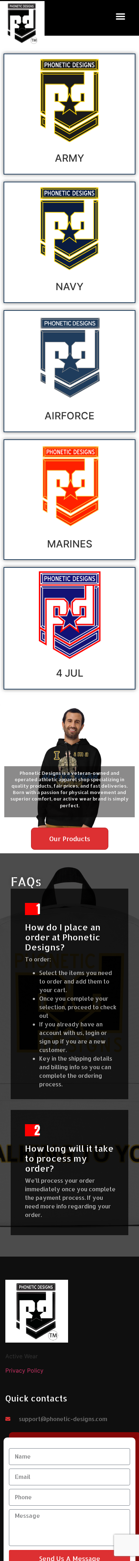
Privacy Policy (24, 1370)
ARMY (69, 158)
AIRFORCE (69, 416)
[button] (120, 16)
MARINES (69, 544)
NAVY (69, 287)
